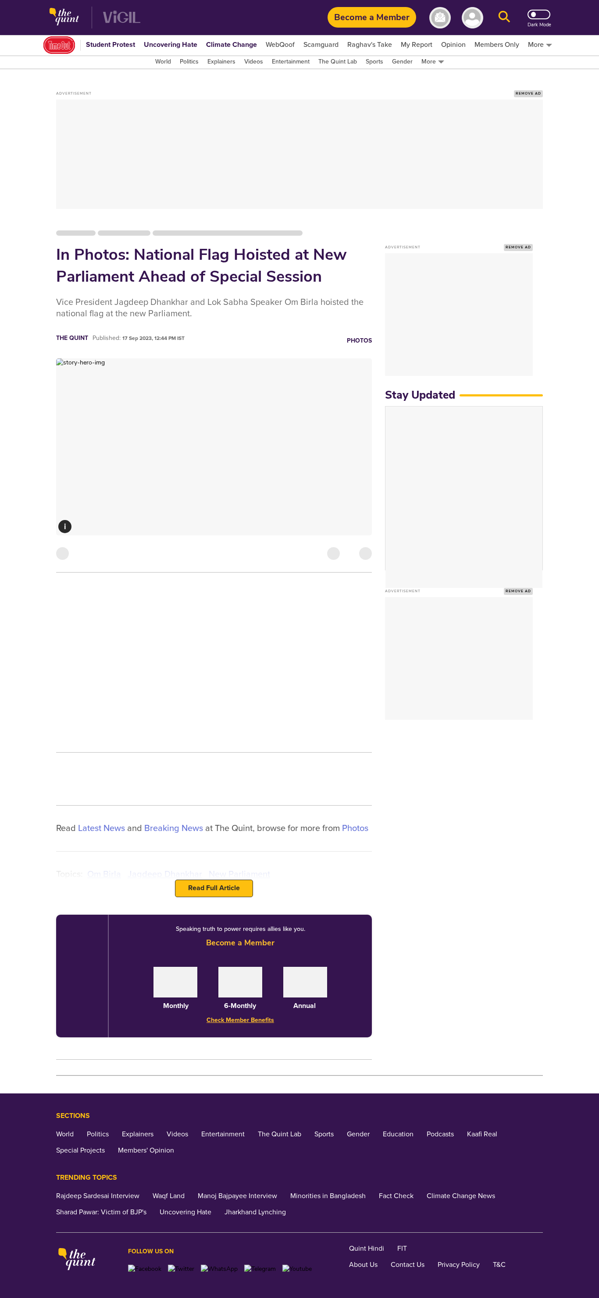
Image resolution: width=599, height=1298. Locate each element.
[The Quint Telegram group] (260, 1269)
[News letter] (440, 17)
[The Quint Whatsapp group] (219, 1269)
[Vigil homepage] (121, 17)
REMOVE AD (528, 93)
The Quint (72, 338)
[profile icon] (472, 17)
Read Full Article (214, 888)
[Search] (504, 18)
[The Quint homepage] (64, 18)
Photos (359, 340)
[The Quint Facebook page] (144, 1269)
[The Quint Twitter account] (181, 1269)
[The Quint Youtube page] (297, 1269)
